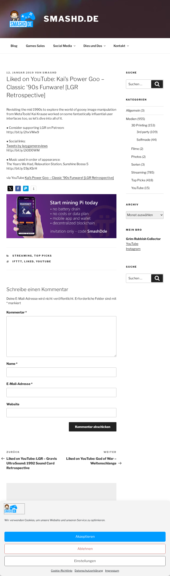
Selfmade (143, 139)
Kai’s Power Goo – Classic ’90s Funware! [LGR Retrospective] (69, 178)
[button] (10, 188)
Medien (131, 119)
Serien (135, 164)
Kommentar (16, 312)
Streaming (22, 255)
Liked (29, 261)
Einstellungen (85, 561)
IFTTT (17, 261)
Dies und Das (92, 46)
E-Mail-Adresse (19, 384)
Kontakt (119, 46)
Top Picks (43, 255)
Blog (14, 46)
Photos (136, 156)
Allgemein (133, 110)
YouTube (43, 261)
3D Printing (139, 125)
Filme (135, 149)
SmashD (49, 72)
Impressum (112, 570)
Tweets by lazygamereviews (27, 146)
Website (12, 404)
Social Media (62, 46)
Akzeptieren (85, 537)
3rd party (143, 132)
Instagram (133, 249)
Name (11, 364)
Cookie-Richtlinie (61, 570)
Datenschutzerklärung (89, 570)
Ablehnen (85, 549)
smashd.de (71, 19)
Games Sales (35, 46)
